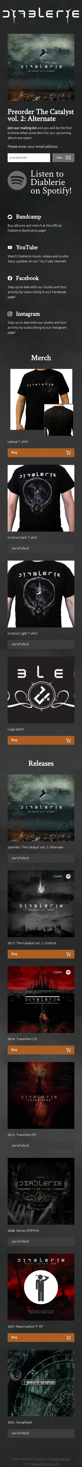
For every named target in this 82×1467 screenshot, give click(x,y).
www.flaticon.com (45, 1464)
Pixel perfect (61, 1459)
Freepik (39, 1459)
